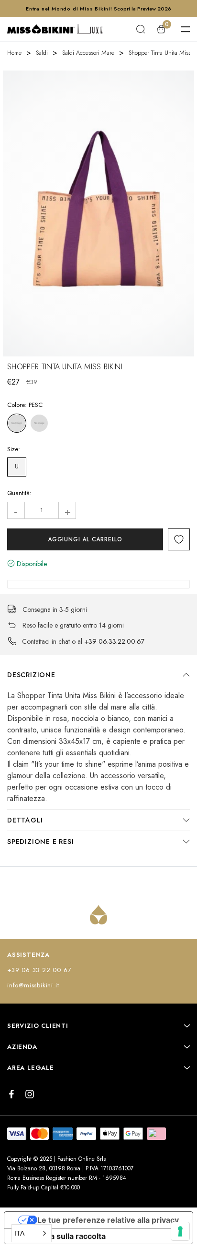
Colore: (25, 404)
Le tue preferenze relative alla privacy (108, 1220)
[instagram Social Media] (29, 1094)
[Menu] (185, 29)
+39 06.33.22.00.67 (114, 641)
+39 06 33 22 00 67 (39, 969)
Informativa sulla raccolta (59, 1236)
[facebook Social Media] (11, 1094)
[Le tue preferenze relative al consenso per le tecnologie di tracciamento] (180, 1231)
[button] (31, 1233)
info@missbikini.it (33, 985)
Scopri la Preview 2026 (142, 8)
